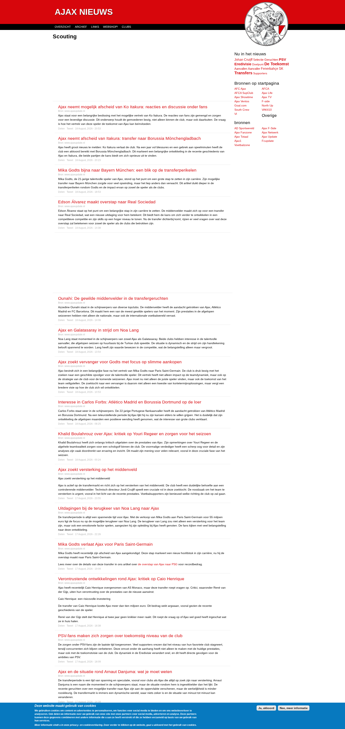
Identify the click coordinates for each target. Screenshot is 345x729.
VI (235, 113)
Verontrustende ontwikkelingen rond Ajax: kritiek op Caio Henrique (121, 578)
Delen (61, 128)
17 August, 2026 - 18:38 (88, 626)
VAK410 (267, 109)
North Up (267, 105)
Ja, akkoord (266, 708)
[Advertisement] (142, 71)
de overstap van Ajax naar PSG (157, 564)
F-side (266, 101)
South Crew (241, 109)
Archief (81, 26)
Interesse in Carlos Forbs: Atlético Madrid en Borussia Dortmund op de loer (129, 402)
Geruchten (271, 59)
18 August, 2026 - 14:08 (88, 320)
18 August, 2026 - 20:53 (88, 128)
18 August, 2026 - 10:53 (88, 392)
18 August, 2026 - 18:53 (88, 192)
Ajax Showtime (243, 97)
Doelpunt (258, 64)
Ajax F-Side (269, 128)
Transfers (243, 73)
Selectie (258, 59)
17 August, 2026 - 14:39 (88, 702)
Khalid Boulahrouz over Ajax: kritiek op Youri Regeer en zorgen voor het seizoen (134, 433)
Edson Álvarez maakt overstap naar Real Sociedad (107, 202)
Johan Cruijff (243, 59)
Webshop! (110, 26)
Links (95, 26)
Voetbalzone (242, 145)
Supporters (260, 73)
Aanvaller (254, 68)
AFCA (265, 88)
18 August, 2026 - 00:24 (88, 460)
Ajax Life (267, 92)
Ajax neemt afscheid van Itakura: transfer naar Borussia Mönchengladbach (129, 138)
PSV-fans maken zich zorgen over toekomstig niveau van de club (120, 635)
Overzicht (63, 26)
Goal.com (240, 105)
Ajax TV (267, 97)
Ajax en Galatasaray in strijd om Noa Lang (98, 330)
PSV (282, 60)
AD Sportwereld (244, 128)
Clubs (126, 26)
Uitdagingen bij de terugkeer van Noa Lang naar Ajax (108, 508)
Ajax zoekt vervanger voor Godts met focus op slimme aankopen (120, 362)
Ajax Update (269, 136)
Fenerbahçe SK (272, 68)
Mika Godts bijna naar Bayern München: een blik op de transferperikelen (127, 170)
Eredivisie (242, 64)
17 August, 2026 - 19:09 (88, 569)
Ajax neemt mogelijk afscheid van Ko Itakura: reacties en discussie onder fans (132, 106)
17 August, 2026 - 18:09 (88, 661)
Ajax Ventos (241, 101)
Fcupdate (268, 140)
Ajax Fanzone (243, 132)
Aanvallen (240, 68)
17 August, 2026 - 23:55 (88, 498)
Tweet (70, 128)
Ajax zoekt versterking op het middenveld (97, 469)
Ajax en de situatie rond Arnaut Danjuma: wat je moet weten (115, 671)
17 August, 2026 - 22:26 (88, 534)
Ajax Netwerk (270, 132)
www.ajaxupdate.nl (74, 111)
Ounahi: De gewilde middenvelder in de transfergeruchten (113, 298)
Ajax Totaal (241, 136)
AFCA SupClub (243, 92)
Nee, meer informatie (294, 708)
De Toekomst (276, 64)
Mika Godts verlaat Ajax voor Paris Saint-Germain (105, 544)
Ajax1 (237, 140)
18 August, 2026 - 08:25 (88, 424)
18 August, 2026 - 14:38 (88, 228)
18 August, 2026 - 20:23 (88, 160)
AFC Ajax (240, 88)
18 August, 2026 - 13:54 (88, 352)
